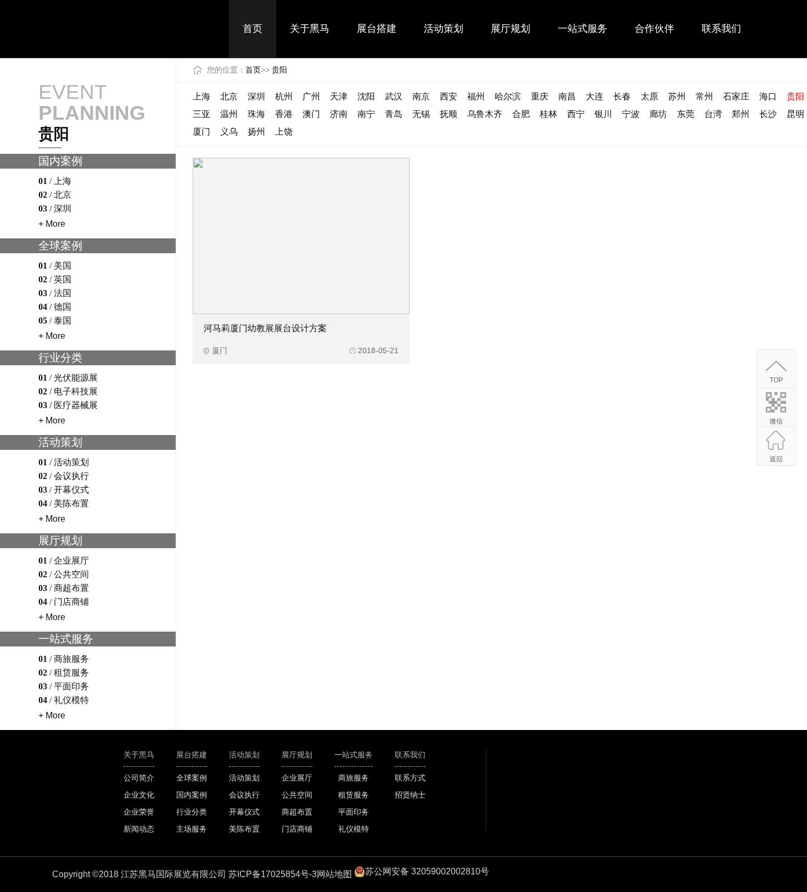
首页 (252, 28)
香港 (284, 114)
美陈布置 (244, 828)
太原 (649, 96)
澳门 (311, 114)
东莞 (685, 114)
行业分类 (191, 811)
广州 (311, 96)
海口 (768, 96)
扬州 (256, 131)
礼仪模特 (353, 828)
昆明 (795, 114)
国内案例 (191, 794)
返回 (776, 459)
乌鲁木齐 (484, 114)
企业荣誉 (139, 811)
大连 (594, 96)
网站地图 (334, 874)
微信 (776, 421)
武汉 (393, 96)
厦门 (201, 131)
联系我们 (721, 28)
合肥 (521, 114)
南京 (421, 96)
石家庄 (736, 96)
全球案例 (191, 777)
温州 (229, 114)
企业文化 (139, 794)
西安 (448, 96)
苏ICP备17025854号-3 (272, 874)
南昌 (567, 96)
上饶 (284, 131)
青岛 (393, 114)
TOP (776, 380)
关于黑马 (309, 28)
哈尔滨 (508, 96)
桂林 (548, 114)
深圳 (256, 96)
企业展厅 (297, 777)
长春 (622, 96)
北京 (229, 96)
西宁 (576, 114)
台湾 (713, 114)
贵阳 (279, 69)
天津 (339, 96)
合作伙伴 (654, 28)
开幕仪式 (244, 811)
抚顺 (448, 114)
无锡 (421, 114)
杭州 (284, 96)
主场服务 (191, 828)
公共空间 (297, 794)
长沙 (768, 114)
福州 (476, 96)
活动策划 (443, 28)
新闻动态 (139, 828)
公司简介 (139, 777)
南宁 (366, 114)
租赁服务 (353, 794)
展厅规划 (510, 28)
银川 (603, 114)
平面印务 (353, 811)
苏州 (677, 96)
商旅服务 (353, 777)
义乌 (229, 131)
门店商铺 (297, 828)
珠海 (256, 114)
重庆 (539, 96)
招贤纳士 (410, 794)
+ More (51, 223)
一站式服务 (582, 28)
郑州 (740, 114)
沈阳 (366, 96)
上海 (201, 96)
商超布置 (297, 811)
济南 (339, 114)
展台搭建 (376, 28)
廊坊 (658, 114)
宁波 (631, 114)
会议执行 (244, 794)
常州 (704, 96)
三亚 (201, 114)
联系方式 (410, 777)
